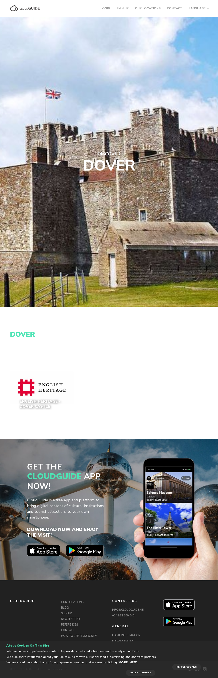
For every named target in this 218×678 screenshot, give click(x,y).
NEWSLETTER (70, 619)
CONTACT (174, 8)
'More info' (127, 662)
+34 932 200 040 (123, 615)
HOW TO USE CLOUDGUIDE (79, 636)
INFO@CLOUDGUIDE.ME (127, 610)
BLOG (65, 608)
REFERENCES (69, 625)
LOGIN (105, 8)
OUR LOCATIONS (148, 8)
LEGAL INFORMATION (126, 635)
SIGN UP (122, 8)
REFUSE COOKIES (186, 666)
